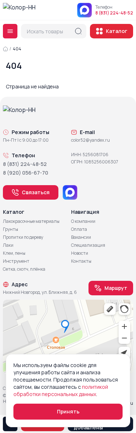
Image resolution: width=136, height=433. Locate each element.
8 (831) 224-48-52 (114, 13)
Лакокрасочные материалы (31, 221)
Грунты (10, 229)
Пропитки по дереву (23, 237)
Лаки (8, 245)
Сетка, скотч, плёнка (24, 269)
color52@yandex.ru (90, 140)
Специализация (88, 245)
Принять (68, 411)
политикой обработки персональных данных (60, 390)
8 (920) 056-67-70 (25, 172)
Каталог (116, 31)
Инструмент (16, 261)
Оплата (79, 229)
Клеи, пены (14, 253)
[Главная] (5, 48)
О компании (83, 221)
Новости (79, 253)
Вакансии (81, 237)
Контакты (81, 261)
